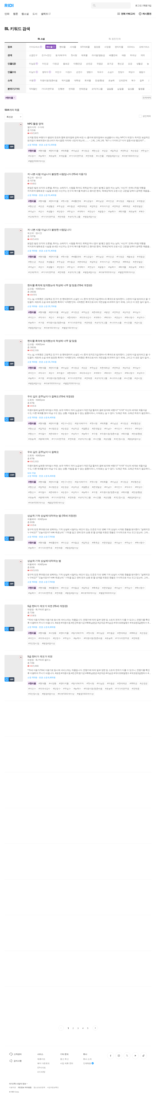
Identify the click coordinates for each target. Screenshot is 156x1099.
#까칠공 (71, 206)
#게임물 (63, 156)
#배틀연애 (76, 201)
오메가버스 (144, 46)
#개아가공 (105, 206)
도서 (34, 13)
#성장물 (107, 439)
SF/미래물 (85, 46)
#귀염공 (141, 201)
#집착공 (114, 150)
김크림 (30, 288)
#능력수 (42, 156)
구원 (31, 80)
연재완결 (83, 88)
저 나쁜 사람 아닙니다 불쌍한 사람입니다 (49, 229)
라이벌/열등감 (98, 55)
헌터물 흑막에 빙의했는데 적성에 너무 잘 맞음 (52, 340)
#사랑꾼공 (53, 428)
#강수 (41, 211)
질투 (142, 80)
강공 (130, 63)
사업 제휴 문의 (66, 1063)
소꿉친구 (33, 55)
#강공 (105, 150)
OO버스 (131, 46)
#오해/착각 (33, 216)
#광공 (107, 312)
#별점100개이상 (69, 327)
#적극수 (42, 317)
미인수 (58, 72)
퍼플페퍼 (31, 519)
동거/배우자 (60, 55)
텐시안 (39, 177)
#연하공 (124, 150)
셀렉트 (44, 13)
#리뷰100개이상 (51, 327)
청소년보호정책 (39, 1087)
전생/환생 (99, 80)
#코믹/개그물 (74, 216)
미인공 (45, 63)
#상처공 (126, 312)
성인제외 (147, 116)
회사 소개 (87, 1059)
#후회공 (126, 206)
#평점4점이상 (112, 156)
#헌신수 (32, 433)
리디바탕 (41, 1072)
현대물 (62, 46)
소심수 (111, 72)
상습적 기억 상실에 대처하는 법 (44, 560)
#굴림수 (102, 211)
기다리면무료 (47, 88)
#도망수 (32, 156)
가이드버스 (34, 46)
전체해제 (147, 97)
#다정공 (85, 150)
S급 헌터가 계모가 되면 (39, 656)
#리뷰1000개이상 (130, 156)
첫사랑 (74, 55)
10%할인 (33, 88)
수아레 (41, 127)
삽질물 (120, 88)
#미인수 (32, 317)
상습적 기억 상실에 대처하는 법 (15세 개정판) (51, 515)
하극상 (133, 55)
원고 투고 (64, 1059)
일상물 (131, 88)
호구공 (110, 63)
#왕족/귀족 (44, 439)
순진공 (89, 63)
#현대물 (42, 150)
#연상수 (91, 211)
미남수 (32, 72)
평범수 (142, 72)
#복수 (142, 211)
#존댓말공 (138, 206)
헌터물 (49, 46)
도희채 (30, 399)
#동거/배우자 (81, 423)
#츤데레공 (82, 206)
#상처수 (141, 317)
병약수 (45, 72)
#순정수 (65, 433)
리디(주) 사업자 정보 (17, 1084)
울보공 (66, 63)
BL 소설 (41, 38)
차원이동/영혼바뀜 (48, 80)
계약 (143, 55)
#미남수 (32, 211)
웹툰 (15, 13)
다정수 (69, 72)
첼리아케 (31, 127)
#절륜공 (85, 428)
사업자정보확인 (53, 1087)
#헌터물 (32, 150)
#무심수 (145, 150)
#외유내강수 (85, 317)
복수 (133, 80)
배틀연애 (113, 55)
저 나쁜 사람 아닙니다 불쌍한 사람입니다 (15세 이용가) (57, 174)
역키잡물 (66, 80)
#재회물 (65, 150)
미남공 (32, 63)
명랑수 (90, 72)
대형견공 (78, 63)
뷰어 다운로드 (43, 1063)
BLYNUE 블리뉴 (43, 609)
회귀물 (88, 80)
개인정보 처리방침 (25, 1087)
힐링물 (141, 88)
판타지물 (119, 46)
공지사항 (17, 1061)
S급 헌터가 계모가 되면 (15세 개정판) (47, 606)
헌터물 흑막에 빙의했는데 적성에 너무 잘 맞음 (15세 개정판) (59, 285)
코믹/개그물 (97, 88)
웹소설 (25, 13)
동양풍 (97, 46)
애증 (124, 55)
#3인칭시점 (119, 439)
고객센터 (17, 1054)
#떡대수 (108, 317)
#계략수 (81, 211)
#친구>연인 (66, 423)
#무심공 (60, 206)
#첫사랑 (65, 201)
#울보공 (130, 201)
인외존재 (123, 80)
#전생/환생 (137, 433)
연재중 (72, 88)
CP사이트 (41, 1067)
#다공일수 (88, 201)
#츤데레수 (72, 317)
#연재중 (89, 156)
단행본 (61, 88)
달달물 (110, 88)
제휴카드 (41, 1059)
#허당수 (139, 428)
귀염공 (100, 63)
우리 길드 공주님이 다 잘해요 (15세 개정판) (50, 396)
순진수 (79, 72)
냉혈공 (139, 63)
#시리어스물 (116, 322)
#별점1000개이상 (36, 161)
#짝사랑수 (129, 317)
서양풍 (107, 46)
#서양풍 (52, 633)
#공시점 (138, 322)
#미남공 (75, 150)
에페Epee (40, 288)
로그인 (143, 5)
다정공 (56, 63)
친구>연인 (46, 55)
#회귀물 (122, 211)
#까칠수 (60, 317)
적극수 (100, 72)
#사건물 (100, 156)
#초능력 (52, 156)
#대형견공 (136, 423)
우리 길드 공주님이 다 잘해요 (43, 452)
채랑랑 (30, 609)
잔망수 (121, 72)
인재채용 (87, 1063)
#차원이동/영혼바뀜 (56, 322)
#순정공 (134, 150)
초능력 (111, 80)
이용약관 (12, 1087)
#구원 (41, 322)
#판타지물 (53, 150)
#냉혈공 (50, 206)
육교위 (30, 177)
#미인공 (110, 201)
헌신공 (121, 63)
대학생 (77, 80)
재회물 (84, 55)
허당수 (132, 72)
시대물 (73, 46)
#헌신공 (95, 150)
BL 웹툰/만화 (115, 38)
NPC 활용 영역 (35, 123)
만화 (7, 13)
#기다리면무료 (76, 156)
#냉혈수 (50, 211)
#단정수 (60, 211)
